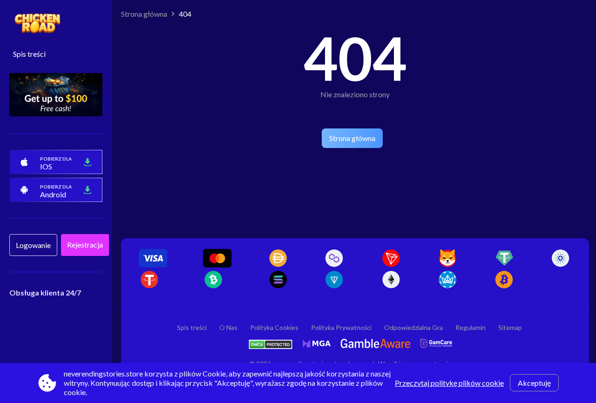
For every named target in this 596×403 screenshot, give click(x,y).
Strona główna (144, 13)
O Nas (228, 327)
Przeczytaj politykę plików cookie (449, 382)
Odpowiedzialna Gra (413, 327)
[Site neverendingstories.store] (55, 23)
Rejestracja (85, 244)
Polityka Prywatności (341, 327)
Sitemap (510, 327)
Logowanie (33, 245)
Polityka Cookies (274, 327)
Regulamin (470, 327)
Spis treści (29, 53)
